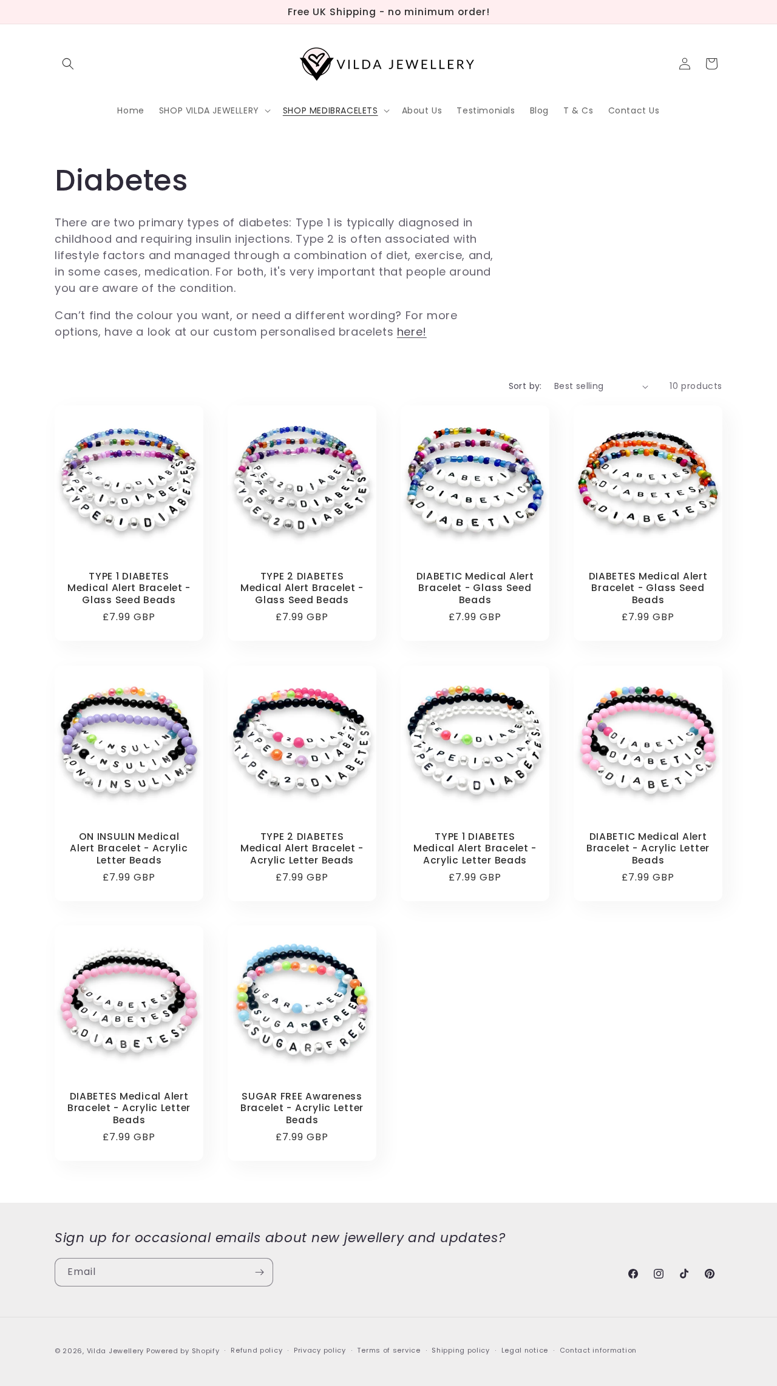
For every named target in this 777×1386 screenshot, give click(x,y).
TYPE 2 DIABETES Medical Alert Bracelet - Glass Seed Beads (302, 588)
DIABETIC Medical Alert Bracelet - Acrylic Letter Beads (648, 848)
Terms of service (388, 1350)
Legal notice (524, 1350)
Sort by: (525, 386)
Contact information (598, 1350)
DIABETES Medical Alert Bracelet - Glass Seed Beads (648, 588)
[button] (68, 63)
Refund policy (256, 1350)
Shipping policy (461, 1350)
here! (412, 331)
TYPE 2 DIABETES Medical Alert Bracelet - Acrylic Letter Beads (302, 848)
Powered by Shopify (183, 1351)
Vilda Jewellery (115, 1351)
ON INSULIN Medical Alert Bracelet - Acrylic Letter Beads (129, 848)
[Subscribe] (259, 1272)
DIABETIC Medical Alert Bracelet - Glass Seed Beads (475, 588)
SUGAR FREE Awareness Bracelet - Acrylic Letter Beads (302, 1108)
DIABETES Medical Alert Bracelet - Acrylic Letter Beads (129, 1108)
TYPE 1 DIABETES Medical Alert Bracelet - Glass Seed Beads (129, 588)
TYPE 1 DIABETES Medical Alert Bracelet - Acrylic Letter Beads (475, 848)
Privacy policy (320, 1350)
